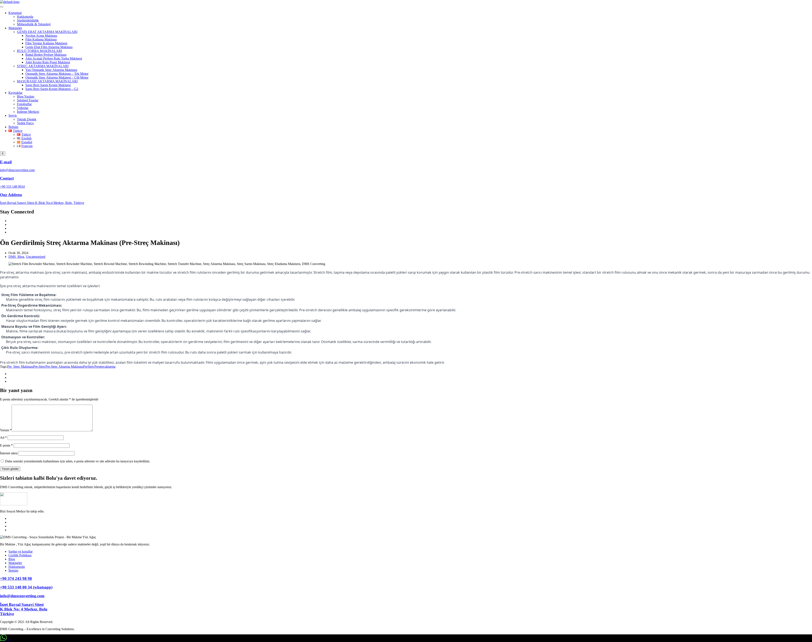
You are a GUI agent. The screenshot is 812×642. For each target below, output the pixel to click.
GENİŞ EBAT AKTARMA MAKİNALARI (47, 32)
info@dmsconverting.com (22, 596)
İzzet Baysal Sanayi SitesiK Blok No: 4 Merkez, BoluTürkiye (23, 609)
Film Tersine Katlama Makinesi (46, 43)
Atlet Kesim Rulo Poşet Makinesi (47, 62)
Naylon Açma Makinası (41, 35)
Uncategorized (35, 256)
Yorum (6, 430)
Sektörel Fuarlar (27, 100)
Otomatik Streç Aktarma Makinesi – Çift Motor (56, 77)
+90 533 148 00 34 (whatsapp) (26, 587)
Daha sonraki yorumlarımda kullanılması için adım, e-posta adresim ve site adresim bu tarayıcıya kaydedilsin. (77, 461)
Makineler (15, 28)
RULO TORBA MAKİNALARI (39, 51)
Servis (12, 115)
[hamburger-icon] (1, 6)
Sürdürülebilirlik (28, 20)
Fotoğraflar (24, 104)
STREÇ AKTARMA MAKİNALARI (43, 66)
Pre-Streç (39, 366)
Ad (3, 437)
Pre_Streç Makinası (20, 366)
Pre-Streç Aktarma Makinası (64, 366)
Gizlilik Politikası (20, 555)
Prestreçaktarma (104, 366)
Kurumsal (15, 13)
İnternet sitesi (9, 453)
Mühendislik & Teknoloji (34, 24)
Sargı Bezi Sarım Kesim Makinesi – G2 (51, 89)
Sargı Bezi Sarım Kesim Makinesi (48, 85)
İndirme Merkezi (28, 111)
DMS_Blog (16, 256)
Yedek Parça (25, 123)
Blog (11, 559)
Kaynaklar (15, 92)
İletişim (13, 127)
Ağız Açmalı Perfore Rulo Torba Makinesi (53, 58)
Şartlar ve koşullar (20, 551)
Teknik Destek (26, 119)
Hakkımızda (25, 16)
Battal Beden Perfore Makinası (45, 54)
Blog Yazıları (25, 96)
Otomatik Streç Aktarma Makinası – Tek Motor (56, 73)
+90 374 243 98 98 (16, 578)
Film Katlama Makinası (41, 39)
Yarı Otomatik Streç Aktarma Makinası (51, 70)
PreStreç (88, 366)
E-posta (6, 445)
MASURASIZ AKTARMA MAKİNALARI (47, 81)
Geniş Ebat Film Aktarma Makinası (49, 47)
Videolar (22, 108)
